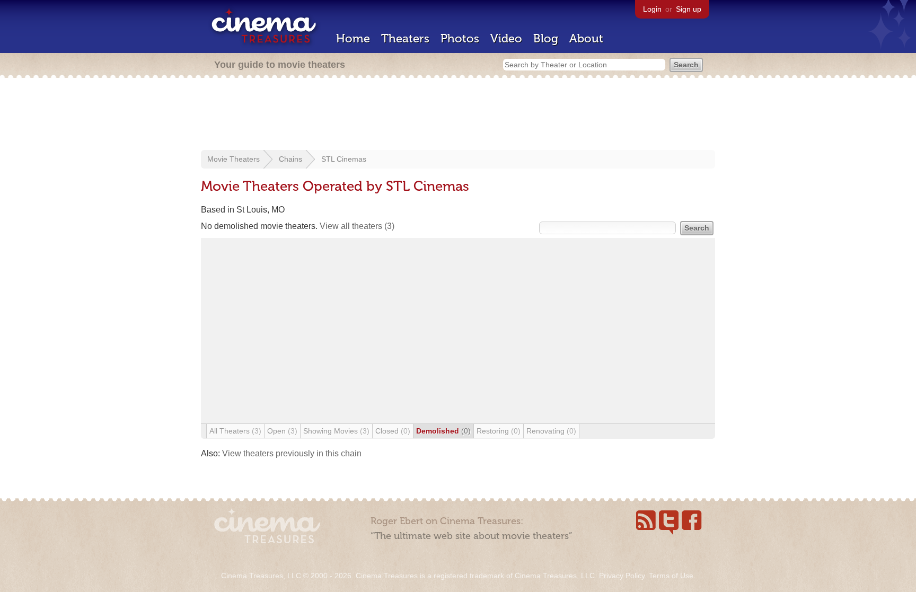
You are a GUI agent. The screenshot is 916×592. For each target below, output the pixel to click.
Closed (392, 431)
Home (353, 38)
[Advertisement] (458, 115)
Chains (290, 159)
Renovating (551, 431)
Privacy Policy (622, 575)
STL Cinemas (343, 159)
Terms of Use (671, 575)
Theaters (405, 38)
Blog (545, 38)
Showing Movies (336, 431)
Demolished (443, 431)
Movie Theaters (233, 159)
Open (282, 431)
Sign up (688, 9)
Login (652, 9)
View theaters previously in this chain (292, 453)
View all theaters (357, 226)
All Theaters (235, 431)
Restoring (499, 431)
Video (506, 38)
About (586, 38)
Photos (460, 38)
